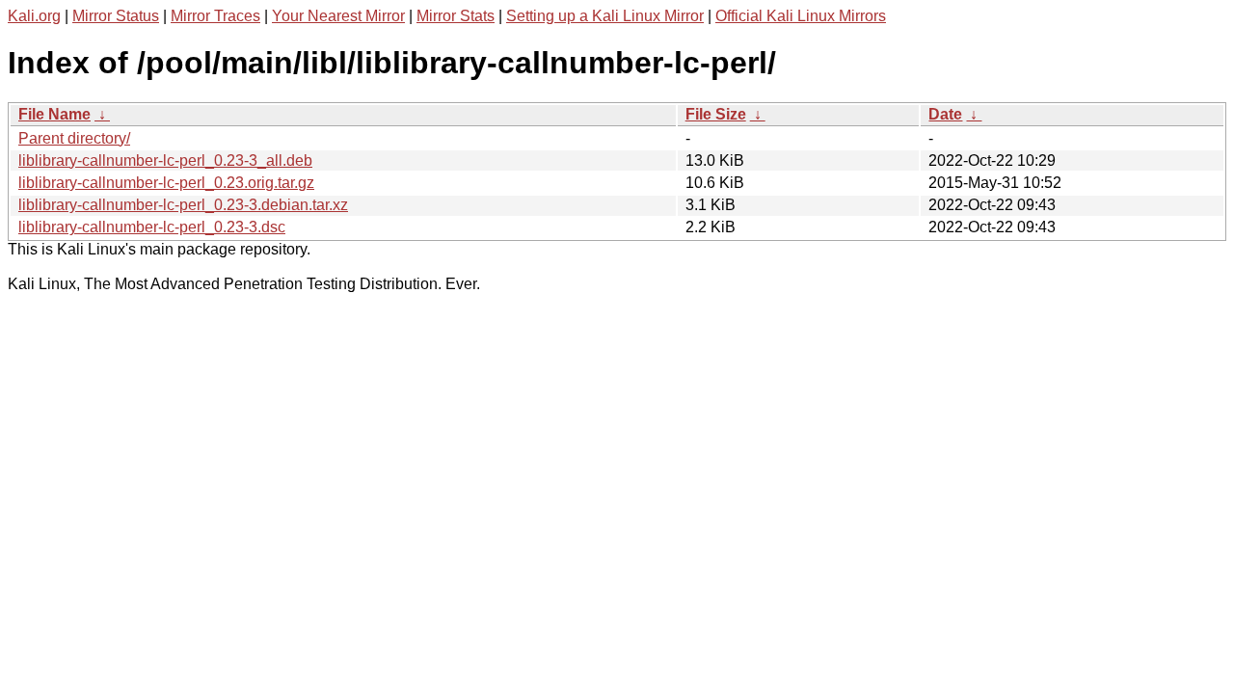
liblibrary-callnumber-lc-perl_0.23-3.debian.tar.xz (183, 205)
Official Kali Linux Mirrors (800, 16)
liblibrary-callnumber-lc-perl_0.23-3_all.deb (165, 160)
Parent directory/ (74, 138)
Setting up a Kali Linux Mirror (605, 16)
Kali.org (34, 16)
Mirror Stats (455, 16)
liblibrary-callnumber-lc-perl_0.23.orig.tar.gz (166, 182)
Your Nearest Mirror (338, 16)
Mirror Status (115, 16)
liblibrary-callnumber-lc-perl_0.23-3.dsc (151, 227)
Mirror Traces (215, 16)
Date (945, 114)
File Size (715, 114)
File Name (54, 114)
